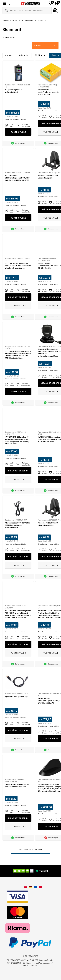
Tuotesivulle (18, 132)
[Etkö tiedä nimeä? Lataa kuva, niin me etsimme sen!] (55, 10)
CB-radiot (24, 55)
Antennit (9, 55)
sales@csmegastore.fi (43, 963)
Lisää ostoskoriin (18, 297)
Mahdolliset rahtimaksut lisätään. (15, 119)
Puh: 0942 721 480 (30, 965)
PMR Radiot (40, 55)
